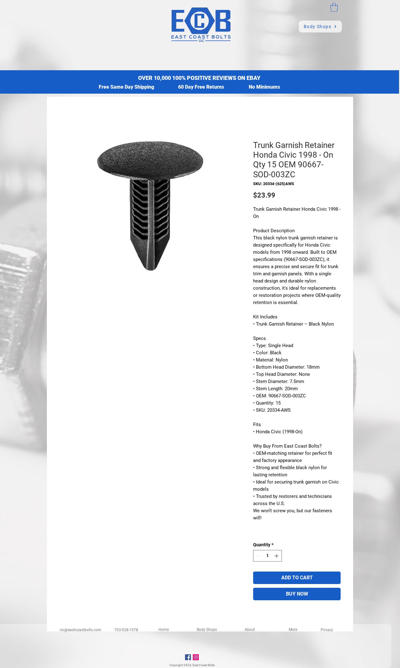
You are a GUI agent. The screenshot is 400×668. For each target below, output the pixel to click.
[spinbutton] (267, 555)
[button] (334, 7)
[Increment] (277, 555)
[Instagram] (196, 657)
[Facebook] (188, 657)
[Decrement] (258, 555)
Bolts (211, 665)
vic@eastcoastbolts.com (80, 630)
